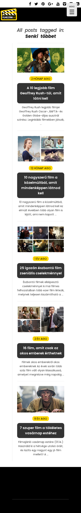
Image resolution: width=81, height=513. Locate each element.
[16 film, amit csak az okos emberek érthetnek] (40, 331)
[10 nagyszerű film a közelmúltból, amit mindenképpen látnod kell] (40, 161)
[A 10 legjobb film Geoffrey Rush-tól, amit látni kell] (40, 71)
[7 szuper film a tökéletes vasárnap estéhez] (40, 411)
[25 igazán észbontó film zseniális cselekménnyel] (40, 251)
